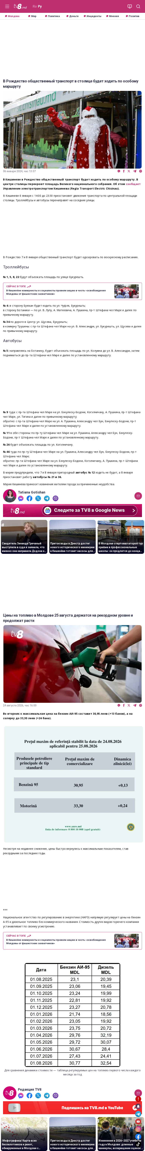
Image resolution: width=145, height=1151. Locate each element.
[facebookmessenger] (118, 171)
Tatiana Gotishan (31, 492)
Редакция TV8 (30, 1089)
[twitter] (128, 171)
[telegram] (134, 171)
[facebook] (124, 171)
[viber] (140, 171)
